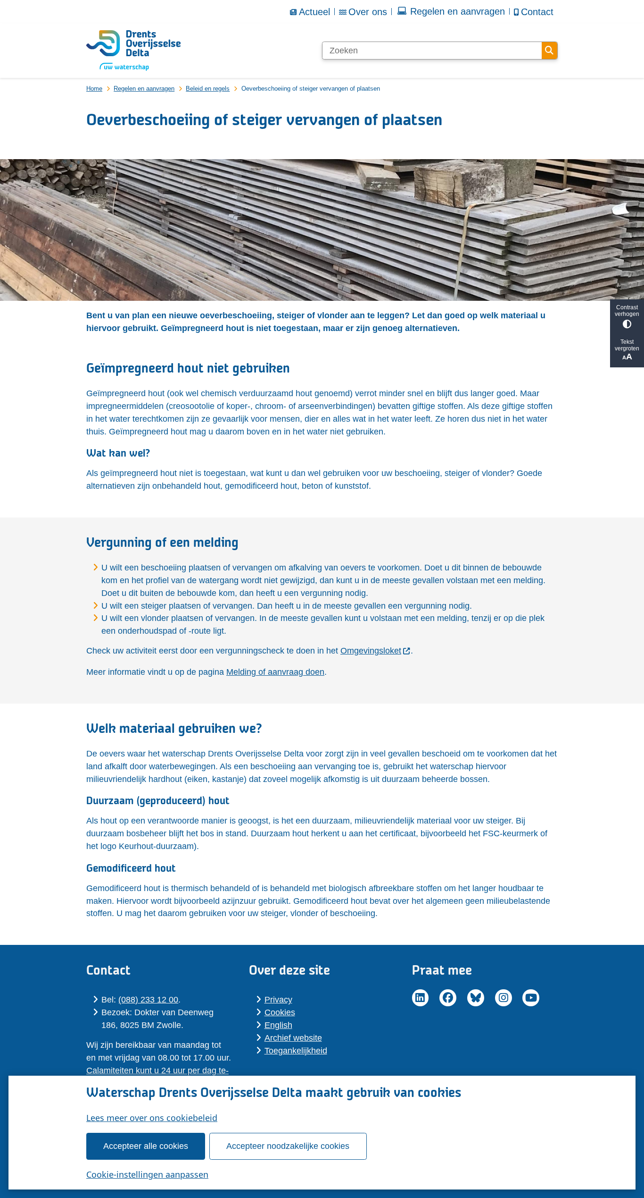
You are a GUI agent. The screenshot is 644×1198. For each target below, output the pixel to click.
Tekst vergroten (627, 345)
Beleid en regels (208, 88)
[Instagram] (503, 997)
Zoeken (549, 50)
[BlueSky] (475, 997)
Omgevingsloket (370, 650)
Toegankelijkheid (295, 1050)
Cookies (279, 1012)
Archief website (293, 1038)
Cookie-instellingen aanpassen (147, 1174)
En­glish (278, 1025)
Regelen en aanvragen (144, 88)
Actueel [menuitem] (314, 12)
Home (94, 88)
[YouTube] (530, 997)
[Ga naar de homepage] (133, 50)
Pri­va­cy (278, 999)
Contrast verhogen (627, 310)
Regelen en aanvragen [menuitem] (457, 11)
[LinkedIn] (420, 997)
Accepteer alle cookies (145, 1146)
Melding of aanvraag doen (275, 672)
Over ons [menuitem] (367, 12)
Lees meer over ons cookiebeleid (151, 1117)
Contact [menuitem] (537, 12)
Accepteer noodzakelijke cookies (287, 1146)
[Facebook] (447, 997)
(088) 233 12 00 (148, 999)
